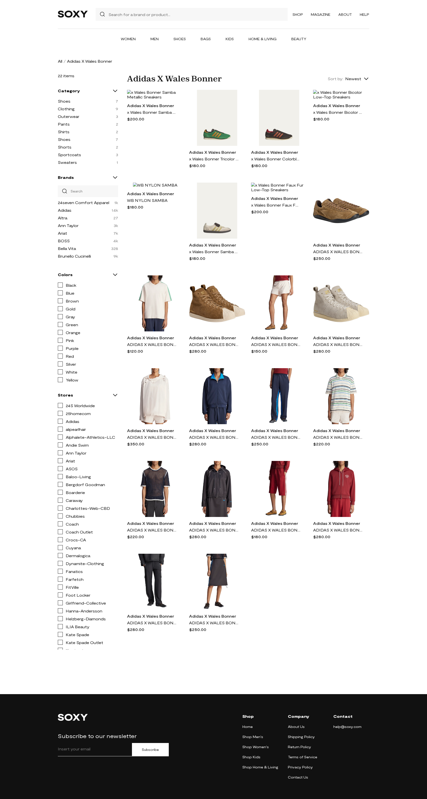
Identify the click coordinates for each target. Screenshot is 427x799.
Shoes (179, 39)
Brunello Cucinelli (74, 256)
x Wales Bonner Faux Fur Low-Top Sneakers (275, 205)
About (345, 14)
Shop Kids (251, 757)
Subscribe (150, 750)
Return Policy (299, 747)
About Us (296, 726)
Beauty (298, 39)
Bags (206, 39)
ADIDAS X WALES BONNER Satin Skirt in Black (213, 622)
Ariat (62, 233)
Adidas (64, 210)
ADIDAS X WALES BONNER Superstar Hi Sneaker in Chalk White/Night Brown (213, 344)
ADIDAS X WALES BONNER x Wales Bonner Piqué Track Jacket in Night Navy (213, 437)
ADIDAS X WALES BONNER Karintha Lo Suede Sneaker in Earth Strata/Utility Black (338, 251)
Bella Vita (67, 248)
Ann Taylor (68, 225)
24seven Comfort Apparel (83, 202)
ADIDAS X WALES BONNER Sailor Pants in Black (151, 622)
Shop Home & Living (260, 767)
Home (247, 726)
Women (128, 39)
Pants (64, 124)
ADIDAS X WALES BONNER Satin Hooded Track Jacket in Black (213, 530)
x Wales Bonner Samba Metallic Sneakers (151, 112)
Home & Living (263, 39)
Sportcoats (69, 154)
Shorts (64, 147)
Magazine (320, 14)
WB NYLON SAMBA (147, 200)
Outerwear (68, 116)
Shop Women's (255, 747)
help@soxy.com (347, 726)
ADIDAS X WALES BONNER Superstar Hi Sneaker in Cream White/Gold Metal (338, 344)
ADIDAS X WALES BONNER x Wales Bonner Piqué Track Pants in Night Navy (275, 437)
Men (154, 39)
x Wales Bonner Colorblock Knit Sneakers (275, 158)
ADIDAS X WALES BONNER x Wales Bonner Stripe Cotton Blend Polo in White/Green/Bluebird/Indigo (338, 437)
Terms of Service (302, 757)
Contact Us (298, 777)
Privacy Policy (300, 767)
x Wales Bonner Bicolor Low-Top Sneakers (338, 112)
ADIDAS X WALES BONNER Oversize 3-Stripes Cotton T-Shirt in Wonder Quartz (151, 344)
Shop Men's (252, 737)
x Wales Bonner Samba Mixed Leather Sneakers (213, 251)
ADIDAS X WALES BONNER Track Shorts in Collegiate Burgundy (275, 530)
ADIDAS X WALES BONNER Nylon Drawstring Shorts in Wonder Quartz (275, 344)
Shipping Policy (301, 737)
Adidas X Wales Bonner (150, 105)
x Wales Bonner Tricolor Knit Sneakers (213, 158)
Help (364, 14)
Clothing (66, 108)
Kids (230, 39)
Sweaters (67, 162)
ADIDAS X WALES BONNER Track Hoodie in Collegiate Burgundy (338, 530)
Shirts (63, 131)
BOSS (64, 240)
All (60, 61)
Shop (298, 14)
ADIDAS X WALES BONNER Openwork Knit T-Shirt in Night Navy (151, 530)
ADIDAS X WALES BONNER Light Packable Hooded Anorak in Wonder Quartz (151, 437)
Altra (62, 217)
